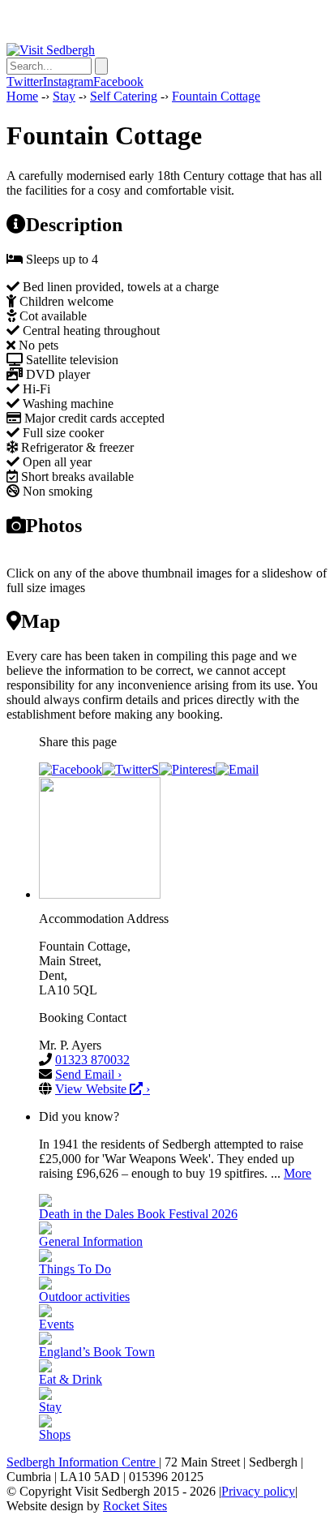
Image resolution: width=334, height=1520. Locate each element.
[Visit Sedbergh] (50, 50)
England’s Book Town (97, 1352)
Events (56, 1324)
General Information (91, 1241)
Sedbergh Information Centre (82, 1462)
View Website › (102, 1089)
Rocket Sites (135, 1506)
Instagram (68, 81)
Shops (55, 1434)
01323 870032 (92, 1060)
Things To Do (75, 1269)
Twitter (24, 81)
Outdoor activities (84, 1296)
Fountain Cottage (216, 96)
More (297, 1173)
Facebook (118, 81)
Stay (64, 96)
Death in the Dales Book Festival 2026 (138, 1214)
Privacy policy (258, 1491)
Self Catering (123, 96)
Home (22, 96)
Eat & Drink (70, 1379)
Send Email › (88, 1074)
